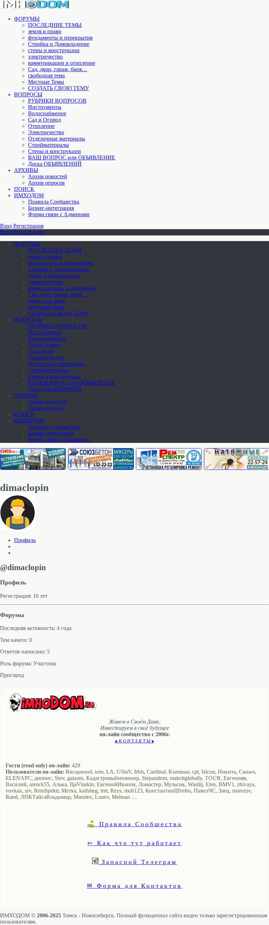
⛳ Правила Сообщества (134, 824)
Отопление (41, 126)
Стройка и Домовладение (58, 44)
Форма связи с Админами (59, 214)
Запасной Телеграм (137, 861)
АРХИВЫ (26, 170)
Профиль (25, 540)
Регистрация (28, 226)
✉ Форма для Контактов (134, 885)
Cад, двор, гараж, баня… (57, 69)
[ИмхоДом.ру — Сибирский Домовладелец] (35, 7)
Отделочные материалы (56, 139)
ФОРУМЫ (27, 19)
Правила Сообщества (53, 202)
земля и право (44, 31)
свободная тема (46, 75)
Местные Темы (46, 82)
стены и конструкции (54, 50)
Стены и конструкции (54, 151)
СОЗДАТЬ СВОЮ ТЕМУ (58, 88)
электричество (45, 57)
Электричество (46, 132)
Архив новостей (47, 176)
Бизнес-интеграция (51, 208)
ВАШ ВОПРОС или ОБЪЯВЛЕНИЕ (71, 157)
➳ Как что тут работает (134, 842)
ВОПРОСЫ (28, 94)
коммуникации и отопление (61, 63)
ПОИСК (24, 189)
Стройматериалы (48, 145)
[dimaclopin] (17, 528)
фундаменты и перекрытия (60, 38)
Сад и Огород (44, 120)
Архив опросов (46, 183)
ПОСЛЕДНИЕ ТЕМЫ (55, 25)
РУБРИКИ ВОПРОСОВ (57, 101)
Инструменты (44, 107)
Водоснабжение (47, 113)
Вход (6, 226)
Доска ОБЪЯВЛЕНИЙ (55, 164)
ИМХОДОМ (29, 195)
